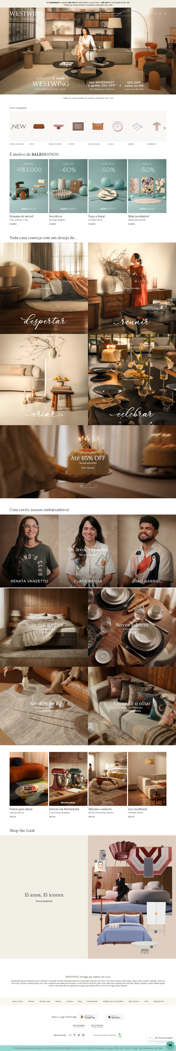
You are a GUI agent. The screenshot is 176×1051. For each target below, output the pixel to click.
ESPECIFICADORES (62, 19)
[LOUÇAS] (117, 126)
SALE (75, 19)
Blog (80, 1001)
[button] (155, 13)
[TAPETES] (78, 126)
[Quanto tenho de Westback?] (150, 13)
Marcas (31, 1001)
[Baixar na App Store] (114, 1017)
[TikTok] (78, 1035)
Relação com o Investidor (113, 1001)
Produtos (14, 19)
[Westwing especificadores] (97, 1026)
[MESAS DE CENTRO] (58, 126)
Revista (58, 1001)
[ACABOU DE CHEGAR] (19, 126)
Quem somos (17, 1001)
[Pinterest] (74, 1035)
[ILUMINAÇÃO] (157, 126)
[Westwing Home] (26, 13)
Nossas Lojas (44, 1001)
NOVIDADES (46, 19)
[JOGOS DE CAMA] (98, 126)
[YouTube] (70, 1035)
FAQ (146, 1001)
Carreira (70, 1001)
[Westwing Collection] (79, 1026)
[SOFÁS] (39, 126)
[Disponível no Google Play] (88, 1017)
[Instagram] (83, 1035)
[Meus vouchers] (145, 13)
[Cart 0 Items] (165, 13)
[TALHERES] (137, 126)
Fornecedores (92, 1001)
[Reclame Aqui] (119, 1035)
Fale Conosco (134, 1001)
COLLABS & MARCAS (30, 19)
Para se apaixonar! (44, 901)
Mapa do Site (158, 1001)
